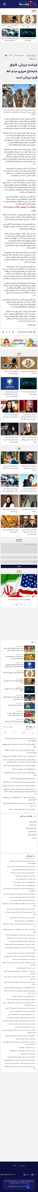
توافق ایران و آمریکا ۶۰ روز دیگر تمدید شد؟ (19, 600)
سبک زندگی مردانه (31, 828)
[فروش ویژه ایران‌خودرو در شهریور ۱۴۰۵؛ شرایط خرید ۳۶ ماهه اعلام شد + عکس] (10, 383)
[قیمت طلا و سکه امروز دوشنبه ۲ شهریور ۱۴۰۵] (10, 521)
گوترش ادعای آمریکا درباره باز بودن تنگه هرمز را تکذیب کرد (21, 1000)
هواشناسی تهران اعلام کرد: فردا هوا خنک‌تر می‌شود (22, 1011)
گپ (35, 1175)
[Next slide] (35, 585)
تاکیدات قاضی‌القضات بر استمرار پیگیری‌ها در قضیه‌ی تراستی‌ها (19, 988)
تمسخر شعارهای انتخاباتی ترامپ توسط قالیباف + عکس (21, 1014)
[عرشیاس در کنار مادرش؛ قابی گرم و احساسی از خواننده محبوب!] (28, 457)
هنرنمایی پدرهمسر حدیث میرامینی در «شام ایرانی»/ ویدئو (19, 786)
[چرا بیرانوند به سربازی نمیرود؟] (29, 705)
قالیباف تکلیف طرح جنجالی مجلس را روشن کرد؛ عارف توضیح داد (19, 956)
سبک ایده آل (32, 825)
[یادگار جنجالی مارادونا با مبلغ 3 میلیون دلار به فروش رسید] (29, 697)
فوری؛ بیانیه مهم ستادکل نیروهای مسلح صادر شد (23, 900)
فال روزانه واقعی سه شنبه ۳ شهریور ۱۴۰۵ (28, 39)
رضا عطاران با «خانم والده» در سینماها (28, 510)
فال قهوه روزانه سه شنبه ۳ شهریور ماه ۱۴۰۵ (10, 26)
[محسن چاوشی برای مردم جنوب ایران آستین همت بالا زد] (28, 480)
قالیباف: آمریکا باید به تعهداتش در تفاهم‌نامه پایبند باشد (21, 953)
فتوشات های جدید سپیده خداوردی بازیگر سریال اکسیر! (10, 416)
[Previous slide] (3, 585)
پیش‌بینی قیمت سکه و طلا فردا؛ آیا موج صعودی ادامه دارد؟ (14, 658)
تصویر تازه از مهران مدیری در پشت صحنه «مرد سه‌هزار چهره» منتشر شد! (28, 532)
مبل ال (34, 838)
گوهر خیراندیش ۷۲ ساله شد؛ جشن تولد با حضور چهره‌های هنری (28, 439)
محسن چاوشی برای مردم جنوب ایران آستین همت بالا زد (28, 490)
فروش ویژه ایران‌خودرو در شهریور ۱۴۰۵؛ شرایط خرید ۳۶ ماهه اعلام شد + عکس (10, 394)
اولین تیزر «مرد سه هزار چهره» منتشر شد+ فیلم (22, 809)
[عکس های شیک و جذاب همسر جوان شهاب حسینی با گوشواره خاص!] (10, 429)
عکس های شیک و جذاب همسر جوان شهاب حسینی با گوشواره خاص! (10, 439)
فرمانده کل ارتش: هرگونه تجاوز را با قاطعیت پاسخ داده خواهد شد (19, 1021)
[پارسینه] (26, 4)
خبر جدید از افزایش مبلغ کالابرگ (27, 1048)
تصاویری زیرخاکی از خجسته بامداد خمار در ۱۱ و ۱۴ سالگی (10, 467)
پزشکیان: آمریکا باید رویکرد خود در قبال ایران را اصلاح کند (21, 909)
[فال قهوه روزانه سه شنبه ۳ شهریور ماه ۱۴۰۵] (10, 19)
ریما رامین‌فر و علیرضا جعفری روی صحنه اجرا (10, 510)
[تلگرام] (6, 332)
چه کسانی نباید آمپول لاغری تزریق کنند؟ (25, 876)
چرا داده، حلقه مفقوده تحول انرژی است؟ (24, 1027)
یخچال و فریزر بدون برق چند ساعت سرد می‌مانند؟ (23, 873)
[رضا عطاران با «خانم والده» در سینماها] (28, 501)
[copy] (34, 332)
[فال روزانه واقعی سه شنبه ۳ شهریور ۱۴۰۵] (27, 33)
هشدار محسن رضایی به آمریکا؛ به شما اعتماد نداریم (22, 918)
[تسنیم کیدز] (19, 343)
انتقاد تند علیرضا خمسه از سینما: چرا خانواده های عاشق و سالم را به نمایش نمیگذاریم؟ (28, 417)
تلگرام (27, 1175)
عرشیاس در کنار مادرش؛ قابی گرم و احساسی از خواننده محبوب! (28, 468)
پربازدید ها (29, 727)
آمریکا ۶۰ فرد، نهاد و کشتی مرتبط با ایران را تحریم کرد (22, 897)
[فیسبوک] (10, 332)
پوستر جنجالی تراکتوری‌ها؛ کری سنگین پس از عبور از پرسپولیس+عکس (13, 649)
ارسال (19, 566)
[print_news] (13, 332)
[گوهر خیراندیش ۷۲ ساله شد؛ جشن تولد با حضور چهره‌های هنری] (28, 429)
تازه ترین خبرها (32, 835)
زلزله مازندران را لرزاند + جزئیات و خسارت (25, 1039)
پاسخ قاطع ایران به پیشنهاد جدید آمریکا (23, 769)
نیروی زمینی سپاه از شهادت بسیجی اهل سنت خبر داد (21, 1024)
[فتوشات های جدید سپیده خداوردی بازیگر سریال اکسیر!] (10, 406)
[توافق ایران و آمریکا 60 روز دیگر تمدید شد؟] (19, 585)
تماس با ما (22, 1166)
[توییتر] (3, 332)
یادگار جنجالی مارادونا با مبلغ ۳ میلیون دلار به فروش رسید (13, 698)
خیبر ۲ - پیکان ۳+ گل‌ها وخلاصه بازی (26, 968)
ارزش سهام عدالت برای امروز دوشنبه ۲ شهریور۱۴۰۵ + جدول (20, 1008)
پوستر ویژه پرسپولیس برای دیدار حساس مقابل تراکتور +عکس (14, 714)
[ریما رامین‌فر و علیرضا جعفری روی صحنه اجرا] (10, 501)
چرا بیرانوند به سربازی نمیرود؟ (15, 705)
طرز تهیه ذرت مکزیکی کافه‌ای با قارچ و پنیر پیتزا (23, 870)
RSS (14, 1166)
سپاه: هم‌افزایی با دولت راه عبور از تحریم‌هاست (23, 996)
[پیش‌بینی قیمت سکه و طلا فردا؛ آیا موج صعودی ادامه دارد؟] (29, 657)
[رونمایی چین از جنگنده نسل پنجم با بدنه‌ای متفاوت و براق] (10, 33)
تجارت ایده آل (32, 831)
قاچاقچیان (10, 135)
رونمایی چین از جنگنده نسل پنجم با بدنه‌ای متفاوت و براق (10, 39)
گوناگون (34, 11)
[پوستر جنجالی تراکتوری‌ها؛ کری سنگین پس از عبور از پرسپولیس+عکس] (29, 648)
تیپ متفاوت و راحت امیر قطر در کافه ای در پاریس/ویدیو (19, 756)
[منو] (4, 4)
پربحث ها (6, 727)
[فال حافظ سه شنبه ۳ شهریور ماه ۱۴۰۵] (27, 19)
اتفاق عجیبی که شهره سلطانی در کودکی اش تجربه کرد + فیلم (20, 1063)
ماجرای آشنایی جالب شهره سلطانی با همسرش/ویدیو (22, 1051)
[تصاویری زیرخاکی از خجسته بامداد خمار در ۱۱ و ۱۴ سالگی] (10, 457)
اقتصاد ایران (32, 822)
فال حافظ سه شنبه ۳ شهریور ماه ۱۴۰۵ (28, 26)
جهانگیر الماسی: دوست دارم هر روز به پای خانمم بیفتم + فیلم (20, 1036)
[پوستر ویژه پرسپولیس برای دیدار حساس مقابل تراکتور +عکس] (29, 713)
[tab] (24, 604)
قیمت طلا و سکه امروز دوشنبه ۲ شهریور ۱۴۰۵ (10, 531)
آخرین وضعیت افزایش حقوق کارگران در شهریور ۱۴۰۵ (22, 941)
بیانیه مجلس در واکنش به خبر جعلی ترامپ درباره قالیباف (21, 938)
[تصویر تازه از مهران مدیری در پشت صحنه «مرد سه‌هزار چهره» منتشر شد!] (28, 521)
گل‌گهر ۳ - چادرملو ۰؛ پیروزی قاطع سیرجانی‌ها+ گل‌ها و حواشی (20, 944)
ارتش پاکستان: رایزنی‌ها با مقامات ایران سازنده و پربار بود (21, 866)
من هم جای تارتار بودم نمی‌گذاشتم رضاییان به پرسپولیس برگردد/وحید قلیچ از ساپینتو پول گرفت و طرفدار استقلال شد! (19, 791)
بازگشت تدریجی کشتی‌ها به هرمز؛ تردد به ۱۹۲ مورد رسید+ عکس (19, 894)
